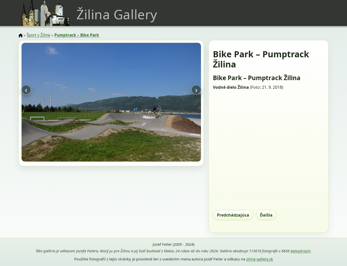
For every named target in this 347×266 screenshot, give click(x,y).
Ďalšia (266, 215)
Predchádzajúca (233, 215)
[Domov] (21, 35)
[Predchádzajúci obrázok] (48, 103)
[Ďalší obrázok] (174, 103)
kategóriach (300, 250)
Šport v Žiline (38, 35)
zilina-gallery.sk (259, 258)
